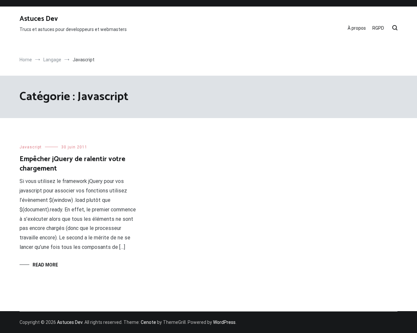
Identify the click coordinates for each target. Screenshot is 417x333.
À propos (357, 28)
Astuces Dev (39, 18)
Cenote (148, 322)
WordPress (224, 322)
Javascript (31, 147)
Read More (45, 264)
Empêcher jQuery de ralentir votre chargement (72, 164)
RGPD (378, 28)
